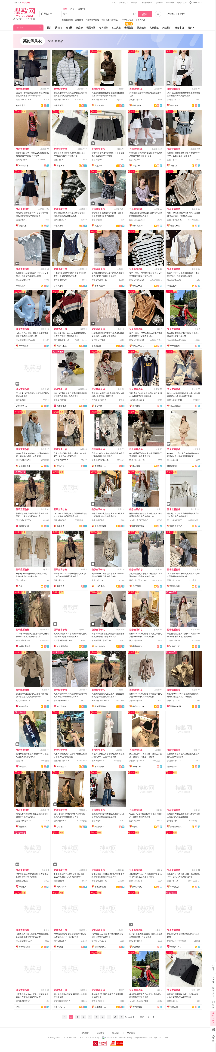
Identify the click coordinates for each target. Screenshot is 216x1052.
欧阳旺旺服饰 (138, 526)
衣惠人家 (60, 165)
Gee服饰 (136, 466)
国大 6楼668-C (98, 580)
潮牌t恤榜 (79, 20)
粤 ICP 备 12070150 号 (89, 1038)
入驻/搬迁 (171, 14)
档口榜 (69, 27)
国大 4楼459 (59, 580)
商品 (65, 9)
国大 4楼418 (172, 881)
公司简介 (85, 1033)
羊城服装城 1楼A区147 (101, 640)
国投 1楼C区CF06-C (24, 100)
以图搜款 (82, 9)
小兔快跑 (23, 766)
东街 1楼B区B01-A (62, 700)
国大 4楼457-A (135, 640)
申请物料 (181, 14)
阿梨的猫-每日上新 (101, 827)
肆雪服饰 (23, 887)
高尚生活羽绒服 (176, 586)
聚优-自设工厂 (176, 526)
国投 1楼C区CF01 (61, 761)
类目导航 (19, 27)
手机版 (159, 2)
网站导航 (181, 2)
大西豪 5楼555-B (99, 400)
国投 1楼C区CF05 (99, 881)
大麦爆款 (136, 947)
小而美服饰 (20, 286)
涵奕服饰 (60, 526)
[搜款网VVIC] (24, 14)
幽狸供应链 (23, 706)
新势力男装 (140, 20)
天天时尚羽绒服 (63, 887)
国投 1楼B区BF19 (174, 220)
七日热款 (154, 27)
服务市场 (179, 27)
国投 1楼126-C (98, 1001)
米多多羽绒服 (100, 526)
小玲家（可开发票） (176, 646)
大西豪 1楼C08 (173, 640)
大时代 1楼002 (22, 160)
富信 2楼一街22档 (137, 460)
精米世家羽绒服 (92, 20)
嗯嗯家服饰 (137, 646)
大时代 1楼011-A (174, 821)
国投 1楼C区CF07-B (100, 700)
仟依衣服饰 (58, 226)
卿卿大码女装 (24, 947)
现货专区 (90, 27)
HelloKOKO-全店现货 (101, 646)
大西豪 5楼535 (135, 700)
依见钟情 (98, 406)
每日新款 (103, 27)
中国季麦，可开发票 (101, 466)
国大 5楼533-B (98, 761)
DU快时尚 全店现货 (22, 406)
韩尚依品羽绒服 (63, 766)
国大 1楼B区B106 (174, 520)
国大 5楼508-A (60, 821)
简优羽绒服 (61, 706)
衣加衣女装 (99, 105)
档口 (72, 9)
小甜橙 (59, 827)
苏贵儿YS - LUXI (60, 1007)
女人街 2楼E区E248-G (138, 520)
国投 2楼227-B (173, 700)
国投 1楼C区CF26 (137, 220)
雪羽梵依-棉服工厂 (25, 526)
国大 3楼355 (172, 460)
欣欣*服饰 (136, 105)
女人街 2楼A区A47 (24, 941)
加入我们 (116, 1033)
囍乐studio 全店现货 (101, 1007)
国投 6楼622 (21, 400)
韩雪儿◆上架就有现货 (176, 226)
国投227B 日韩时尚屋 (176, 706)
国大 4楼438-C (60, 520)
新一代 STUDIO (138, 766)
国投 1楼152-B (173, 580)
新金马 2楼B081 (61, 400)
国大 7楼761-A (60, 220)
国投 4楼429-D (98, 821)
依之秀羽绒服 (100, 706)
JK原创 (60, 947)
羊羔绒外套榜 (67, 20)
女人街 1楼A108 (23, 280)
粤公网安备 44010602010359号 (118, 1038)
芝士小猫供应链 (101, 766)
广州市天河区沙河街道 (176, 941)
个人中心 (123, 2)
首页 (114, 2)
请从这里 (22, 2)
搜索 (144, 14)
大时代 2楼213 (135, 100)
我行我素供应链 (101, 947)
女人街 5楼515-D (99, 941)
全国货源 (128, 27)
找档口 (58, 27)
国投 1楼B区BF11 (174, 400)
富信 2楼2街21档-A (62, 1001)
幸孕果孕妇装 (127, 20)
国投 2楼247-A (135, 941)
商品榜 (79, 27)
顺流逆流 (60, 586)
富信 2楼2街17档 (23, 1001)
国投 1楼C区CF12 (99, 100)
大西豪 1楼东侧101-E (63, 640)
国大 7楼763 (21, 580)
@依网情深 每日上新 (173, 766)
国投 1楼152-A (98, 520)
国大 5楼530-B (135, 881)
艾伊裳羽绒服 (62, 646)
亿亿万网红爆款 (138, 586)
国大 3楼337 (134, 821)
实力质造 (116, 27)
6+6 (20, 586)
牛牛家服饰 (23, 346)
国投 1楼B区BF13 (23, 821)
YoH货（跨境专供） (176, 947)
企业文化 (100, 1033)
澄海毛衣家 (23, 165)
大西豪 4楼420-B (136, 761)
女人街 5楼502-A (23, 700)
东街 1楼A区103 (23, 640)
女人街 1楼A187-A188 (25, 340)
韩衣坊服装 (61, 406)
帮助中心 (170, 2)
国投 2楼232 (21, 761)
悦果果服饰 (172, 466)
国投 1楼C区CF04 (23, 520)
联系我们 (131, 1033)
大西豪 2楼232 (22, 881)
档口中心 (146, 2)
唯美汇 (135, 827)
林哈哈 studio (138, 706)
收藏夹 (134, 2)
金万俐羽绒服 (176, 406)
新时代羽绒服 (176, 827)
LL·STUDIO (100, 586)
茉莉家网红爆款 (138, 887)
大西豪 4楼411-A (174, 761)
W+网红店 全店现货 (176, 887)
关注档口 (166, 27)
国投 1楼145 (59, 881)
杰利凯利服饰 (24, 646)
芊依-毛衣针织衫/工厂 (110, 20)
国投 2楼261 (59, 160)
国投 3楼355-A (60, 941)
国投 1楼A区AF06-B (100, 460)
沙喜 (18, 1007)
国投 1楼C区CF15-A (138, 580)
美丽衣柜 (23, 827)
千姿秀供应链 (100, 887)
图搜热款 (141, 27)
